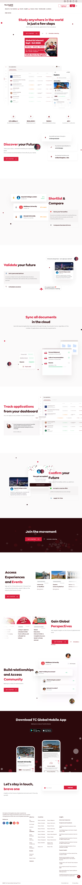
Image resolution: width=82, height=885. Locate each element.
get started (30, 33)
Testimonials (42, 8)
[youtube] (73, 1)
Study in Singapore (42, 839)
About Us (7, 8)
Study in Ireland (41, 831)
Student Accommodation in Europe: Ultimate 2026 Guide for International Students (67, 858)
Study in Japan (50, 831)
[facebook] (65, 1)
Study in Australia (41, 820)
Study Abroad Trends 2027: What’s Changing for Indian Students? (7, 634)
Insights (26, 8)
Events (21, 8)
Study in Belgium (51, 820)
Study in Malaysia (41, 834)
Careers (32, 8)
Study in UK (40, 846)
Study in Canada (41, 823)
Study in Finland (41, 828)
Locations (48, 8)
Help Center (8, 12)
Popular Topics (32, 858)
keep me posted (70, 787)
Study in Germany (51, 828)
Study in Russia (50, 837)
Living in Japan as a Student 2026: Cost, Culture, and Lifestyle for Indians (23, 634)
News (36, 8)
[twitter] (71, 1)
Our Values (31, 824)
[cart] (76, 5)
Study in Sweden (41, 842)
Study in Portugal (41, 837)
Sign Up (72, 6)
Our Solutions (13, 8)
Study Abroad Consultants (65, 822)
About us (31, 817)
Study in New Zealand (52, 834)
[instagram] (76, 1)
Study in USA (49, 846)
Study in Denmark (51, 823)
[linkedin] (68, 1)
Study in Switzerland (51, 839)
